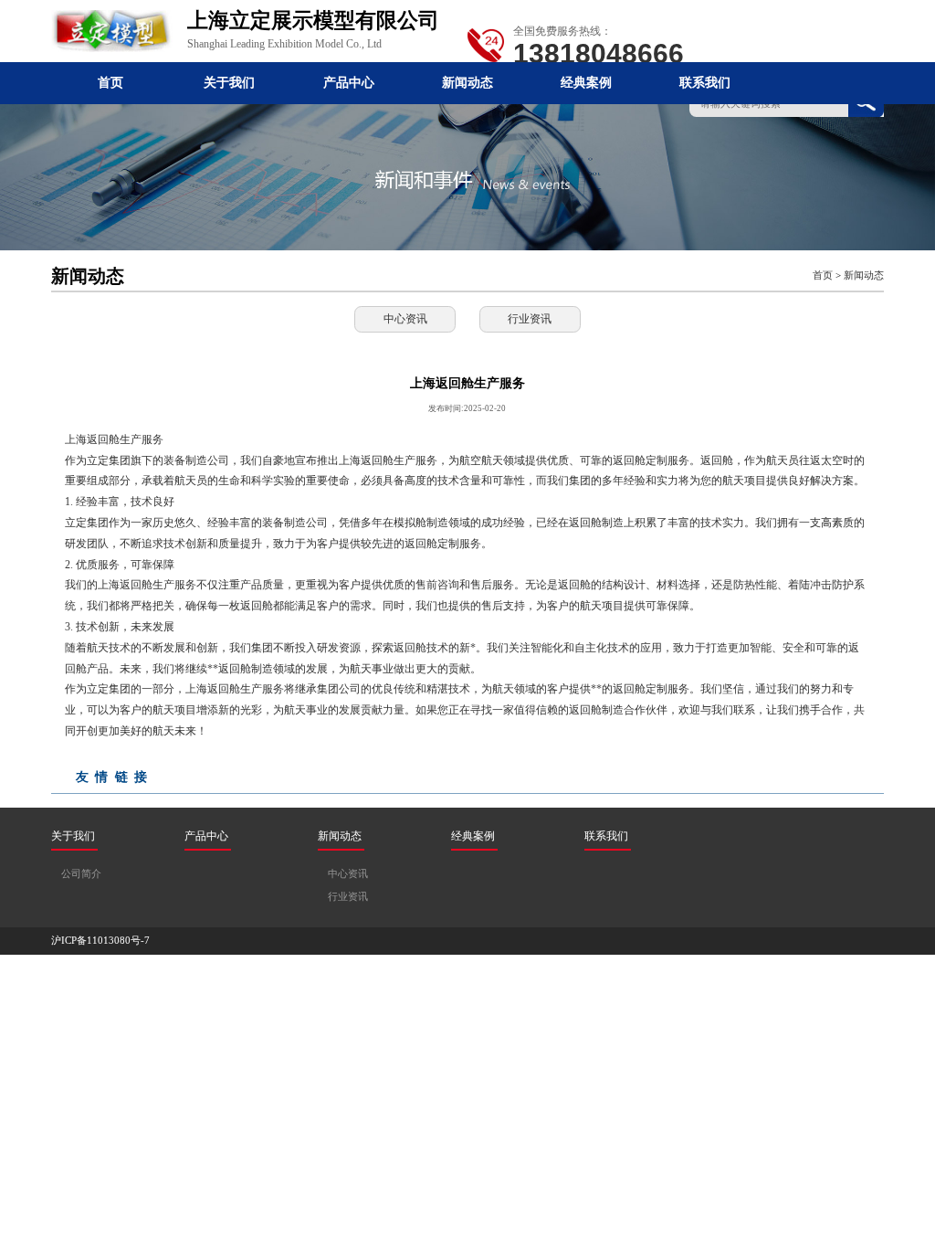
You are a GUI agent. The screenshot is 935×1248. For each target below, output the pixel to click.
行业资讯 (530, 318)
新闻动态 (467, 83)
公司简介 (81, 874)
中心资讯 (405, 318)
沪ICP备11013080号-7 (100, 941)
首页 (110, 83)
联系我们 (704, 83)
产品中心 (348, 83)
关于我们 (229, 83)
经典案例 (586, 83)
